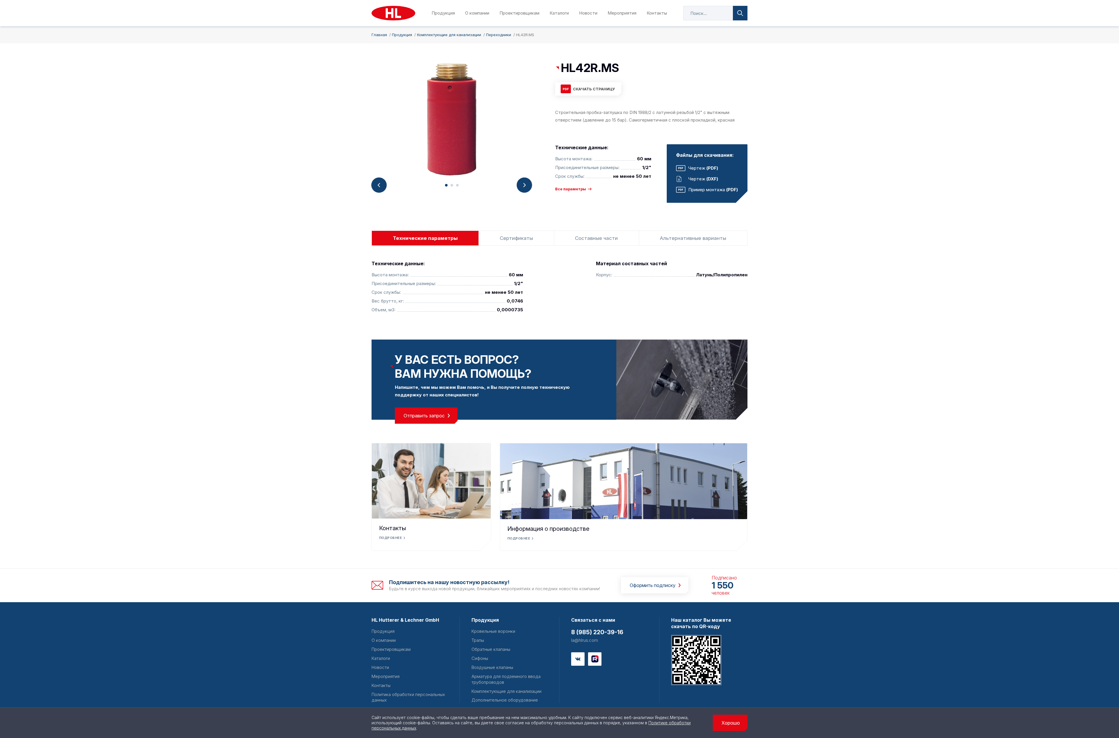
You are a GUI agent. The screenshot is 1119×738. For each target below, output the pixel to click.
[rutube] (594, 659)
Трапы (477, 640)
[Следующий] (524, 185)
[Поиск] (740, 13)
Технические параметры (425, 238)
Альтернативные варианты (693, 238)
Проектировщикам (519, 13)
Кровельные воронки (493, 631)
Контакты (657, 13)
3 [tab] (457, 185)
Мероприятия (622, 13)
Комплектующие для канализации (506, 691)
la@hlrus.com (584, 640)
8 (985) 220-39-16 (597, 632)
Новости (588, 13)
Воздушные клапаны (492, 667)
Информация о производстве (548, 528)
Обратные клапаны (490, 649)
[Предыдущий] (379, 185)
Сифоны (479, 658)
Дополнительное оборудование (504, 700)
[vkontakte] (578, 659)
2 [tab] (452, 185)
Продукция (443, 13)
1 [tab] (446, 185)
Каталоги (559, 13)
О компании (477, 13)
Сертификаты (516, 238)
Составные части (596, 238)
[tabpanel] (452, 119)
